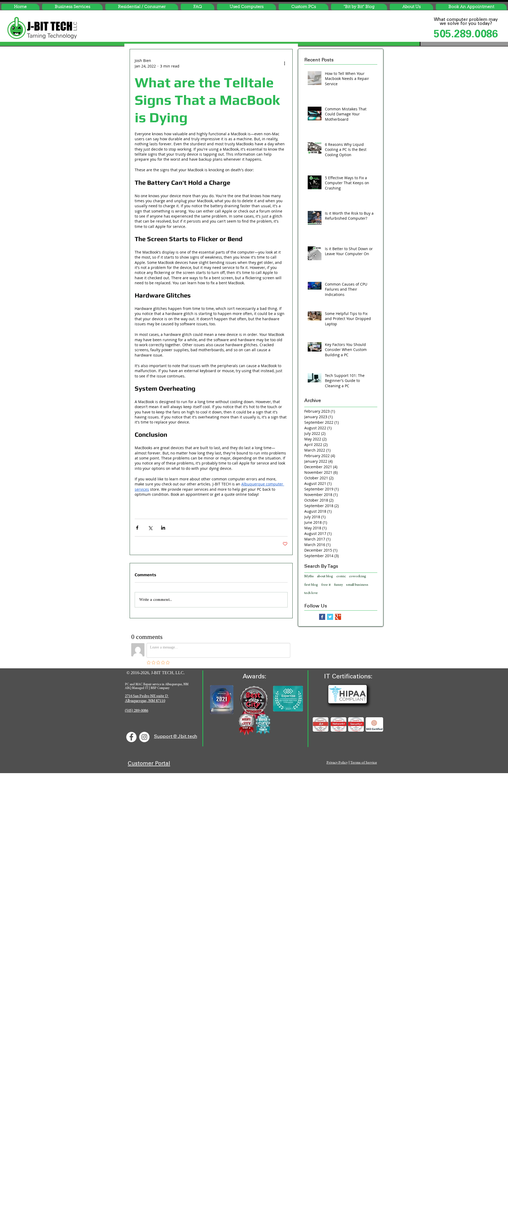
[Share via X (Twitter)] (150, 527)
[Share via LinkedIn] (163, 527)
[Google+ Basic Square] (338, 617)
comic (341, 576)
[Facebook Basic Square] (322, 617)
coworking (357, 576)
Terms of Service (363, 763)
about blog (325, 576)
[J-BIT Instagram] (144, 737)
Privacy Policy (337, 763)
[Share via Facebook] (137, 527)
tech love (311, 593)
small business (357, 585)
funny (338, 585)
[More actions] (284, 63)
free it (326, 585)
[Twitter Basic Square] (330, 617)
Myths (309, 576)
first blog (311, 585)
